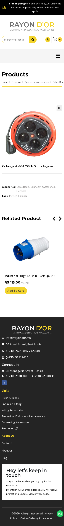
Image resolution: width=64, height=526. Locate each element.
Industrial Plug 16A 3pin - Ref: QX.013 (30, 276)
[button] (58, 56)
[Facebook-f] (4, 382)
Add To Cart (15, 291)
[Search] (32, 39)
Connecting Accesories (37, 82)
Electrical (16, 82)
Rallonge (23, 195)
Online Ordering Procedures (36, 518)
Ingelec (13, 195)
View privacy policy (39, 493)
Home (5, 82)
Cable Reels (23, 186)
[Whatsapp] (60, 513)
